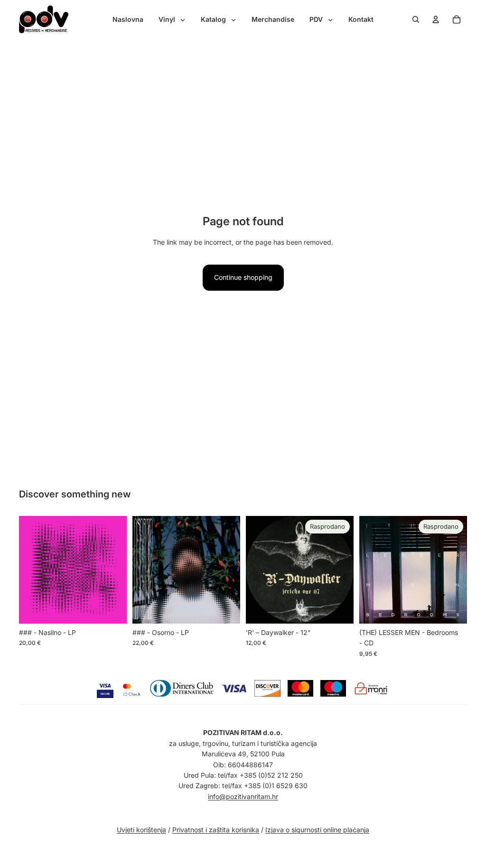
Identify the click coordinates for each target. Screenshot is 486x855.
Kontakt (361, 19)
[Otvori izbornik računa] (435, 19)
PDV (317, 19)
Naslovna (127, 19)
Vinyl (168, 19)
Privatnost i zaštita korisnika (215, 830)
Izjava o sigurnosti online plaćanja (317, 830)
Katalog (214, 19)
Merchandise (273, 19)
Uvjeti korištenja (141, 830)
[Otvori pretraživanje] (415, 19)
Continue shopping (243, 277)
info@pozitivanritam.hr (243, 796)
